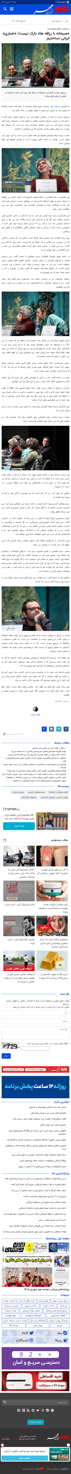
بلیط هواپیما (11, 1315)
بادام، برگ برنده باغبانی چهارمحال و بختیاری (47, 1107)
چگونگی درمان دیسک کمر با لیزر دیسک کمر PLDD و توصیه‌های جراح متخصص (37, 1132)
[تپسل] (4, 809)
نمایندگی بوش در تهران (58, 1320)
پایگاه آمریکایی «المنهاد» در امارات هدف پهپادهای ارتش (43, 1160)
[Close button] (68, 1445)
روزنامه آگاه (13, 1325)
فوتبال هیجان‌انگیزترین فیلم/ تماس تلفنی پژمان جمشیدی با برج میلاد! (36, 770)
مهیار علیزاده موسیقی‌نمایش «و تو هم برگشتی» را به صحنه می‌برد (38, 751)
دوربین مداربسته (11, 1306)
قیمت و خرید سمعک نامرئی (15, 1320)
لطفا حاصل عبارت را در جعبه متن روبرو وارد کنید (48, 1043)
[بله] (47, 1410)
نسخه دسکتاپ (36, 1422)
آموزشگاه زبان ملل (37, 1320)
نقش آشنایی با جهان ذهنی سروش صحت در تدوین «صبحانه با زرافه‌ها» (36, 777)
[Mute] (44, 827)
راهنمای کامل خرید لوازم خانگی (53, 1125)
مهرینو (59, 1325)
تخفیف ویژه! (25, 1458)
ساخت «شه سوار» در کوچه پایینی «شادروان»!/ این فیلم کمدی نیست (37, 754)
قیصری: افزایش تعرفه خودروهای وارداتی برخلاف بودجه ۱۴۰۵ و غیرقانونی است (35, 1147)
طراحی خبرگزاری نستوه (55, 1469)
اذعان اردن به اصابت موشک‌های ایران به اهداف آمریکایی (42, 1208)
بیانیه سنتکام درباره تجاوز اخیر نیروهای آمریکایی (46, 1202)
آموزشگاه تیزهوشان (33, 1315)
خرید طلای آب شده (26, 1301)
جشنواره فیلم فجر (28, 797)
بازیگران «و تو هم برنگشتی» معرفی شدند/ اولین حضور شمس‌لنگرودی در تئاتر (35, 759)
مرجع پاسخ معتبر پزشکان (56, 1310)
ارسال (6, 1056)
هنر (66, 21)
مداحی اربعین (31, 1306)
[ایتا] (19, 1410)
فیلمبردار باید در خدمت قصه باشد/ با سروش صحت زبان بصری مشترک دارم (34, 774)
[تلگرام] (52, 1410)
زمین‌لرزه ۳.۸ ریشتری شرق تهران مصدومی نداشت (44, 1196)
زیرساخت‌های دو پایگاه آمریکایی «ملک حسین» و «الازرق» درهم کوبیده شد (34, 1214)
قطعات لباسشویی (58, 1315)
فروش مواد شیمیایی (31, 1310)
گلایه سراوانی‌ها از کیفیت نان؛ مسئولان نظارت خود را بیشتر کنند (39, 1119)
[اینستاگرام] (43, 1410)
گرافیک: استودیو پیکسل (31, 1469)
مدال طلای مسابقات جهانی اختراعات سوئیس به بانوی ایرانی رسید (38, 1155)
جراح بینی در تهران (60, 1301)
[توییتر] (38, 1410)
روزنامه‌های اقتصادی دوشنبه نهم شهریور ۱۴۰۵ (45, 1289)
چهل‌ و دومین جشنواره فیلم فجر (54, 797)
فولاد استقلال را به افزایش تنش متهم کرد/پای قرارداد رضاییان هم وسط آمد (34, 1231)
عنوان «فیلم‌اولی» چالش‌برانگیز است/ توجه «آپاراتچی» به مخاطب (39, 780)
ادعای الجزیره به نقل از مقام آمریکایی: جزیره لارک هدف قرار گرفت (38, 1184)
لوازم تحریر (43, 1301)
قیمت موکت (8, 1301)
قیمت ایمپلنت (10, 1310)
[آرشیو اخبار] (23, 1410)
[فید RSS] (28, 1410)
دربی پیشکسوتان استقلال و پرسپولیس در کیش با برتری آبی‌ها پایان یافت (35, 1178)
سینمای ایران (56, 21)
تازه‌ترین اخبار (61, 1102)
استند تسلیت (48, 1306)
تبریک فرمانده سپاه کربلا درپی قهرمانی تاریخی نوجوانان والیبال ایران (37, 1226)
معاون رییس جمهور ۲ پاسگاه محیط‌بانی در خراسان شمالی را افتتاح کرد (36, 1139)
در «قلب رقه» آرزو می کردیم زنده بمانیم (49, 748)
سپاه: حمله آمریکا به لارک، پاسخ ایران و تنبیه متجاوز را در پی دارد (38, 1190)
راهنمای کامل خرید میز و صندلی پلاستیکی (48, 1113)
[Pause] (39, 827)
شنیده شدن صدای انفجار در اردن (52, 1220)
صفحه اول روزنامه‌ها (57, 1239)
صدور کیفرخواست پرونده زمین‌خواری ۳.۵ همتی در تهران (42, 1166)
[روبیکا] (33, 1410)
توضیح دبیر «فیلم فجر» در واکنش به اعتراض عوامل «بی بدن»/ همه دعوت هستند (34, 766)
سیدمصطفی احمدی (36, 792)
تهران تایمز (37, 1325)
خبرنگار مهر (55, 106)
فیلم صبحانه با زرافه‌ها (58, 792)
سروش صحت (18, 792)
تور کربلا (63, 1306)
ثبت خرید (19, 826)
